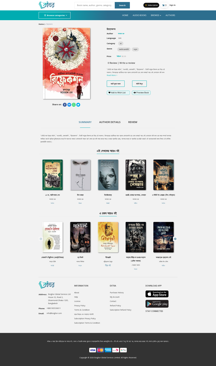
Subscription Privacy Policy (85, 318)
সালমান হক (52, 199)
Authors (170, 15)
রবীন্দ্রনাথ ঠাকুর (108, 261)
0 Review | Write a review (121, 62)
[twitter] (78, 105)
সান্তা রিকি (52, 261)
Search (122, 5)
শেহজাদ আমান (136, 265)
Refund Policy (115, 305)
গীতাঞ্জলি (108, 257)
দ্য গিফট (80, 257)
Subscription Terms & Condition (87, 323)
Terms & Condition (82, 310)
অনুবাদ (135, 49)
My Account (115, 297)
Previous (41, 239)
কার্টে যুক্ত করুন (116, 83)
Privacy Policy (79, 305)
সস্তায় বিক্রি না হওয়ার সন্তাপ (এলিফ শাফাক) (136, 259)
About (76, 292)
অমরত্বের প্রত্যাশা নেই (163, 257)
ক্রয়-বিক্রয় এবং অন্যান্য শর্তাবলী (84, 314)
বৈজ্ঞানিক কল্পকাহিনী (124, 49)
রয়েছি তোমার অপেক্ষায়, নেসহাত (136, 195)
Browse (155, 15)
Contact (113, 301)
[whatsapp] (74, 105)
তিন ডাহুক (80, 195)
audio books (139, 15)
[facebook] (65, 105)
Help (76, 297)
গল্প (121, 43)
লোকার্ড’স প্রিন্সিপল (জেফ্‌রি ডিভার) (52, 257)
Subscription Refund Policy (120, 310)
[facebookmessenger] (69, 105)
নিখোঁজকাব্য (108, 195)
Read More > (112, 75)
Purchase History (117, 292)
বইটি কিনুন (139, 83)
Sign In (173, 5)
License (77, 301)
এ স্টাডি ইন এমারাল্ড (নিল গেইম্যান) (163, 195)
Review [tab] (132, 122)
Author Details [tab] (109, 122)
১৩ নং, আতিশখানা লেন (52, 195)
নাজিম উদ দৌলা (163, 261)
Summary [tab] (85, 122)
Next (175, 239)
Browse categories (56, 15)
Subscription (152, 5)
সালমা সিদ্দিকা (80, 261)
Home (125, 15)
